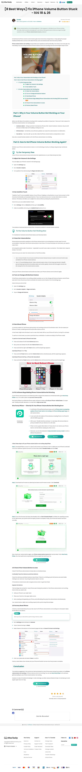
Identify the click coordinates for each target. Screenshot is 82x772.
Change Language (10, 746)
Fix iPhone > (30, 724)
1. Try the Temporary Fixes (24, 82)
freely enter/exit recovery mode (56, 431)
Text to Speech (49, 744)
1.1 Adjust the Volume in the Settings (34, 84)
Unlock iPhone (48, 757)
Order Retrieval (38, 746)
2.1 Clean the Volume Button (32, 91)
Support (47, 2)
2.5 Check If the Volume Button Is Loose (35, 103)
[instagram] (77, 738)
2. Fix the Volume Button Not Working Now (28, 89)
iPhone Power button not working (43, 411)
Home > (26, 724)
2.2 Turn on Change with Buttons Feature (35, 93)
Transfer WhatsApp (50, 754)
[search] (57, 2)
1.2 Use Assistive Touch (30, 87)
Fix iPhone (39, 21)
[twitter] (72, 738)
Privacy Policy (27, 744)
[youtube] (74, 738)
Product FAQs (37, 749)
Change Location (49, 749)
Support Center (38, 744)
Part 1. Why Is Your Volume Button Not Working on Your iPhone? (30, 77)
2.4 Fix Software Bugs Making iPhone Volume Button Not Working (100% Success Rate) (46, 98)
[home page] (6, 2)
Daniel (19, 19)
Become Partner (28, 757)
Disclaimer (26, 754)
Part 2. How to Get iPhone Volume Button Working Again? (28, 80)
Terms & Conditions (29, 749)
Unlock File (48, 752)
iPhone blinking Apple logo (60, 411)
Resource (52, 2)
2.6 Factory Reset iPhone (31, 105)
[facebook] (69, 738)
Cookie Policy (27, 746)
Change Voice (48, 741)
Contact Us (37, 741)
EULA (25, 752)
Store (70, 2)
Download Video (49, 746)
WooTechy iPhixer (56, 673)
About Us (26, 741)
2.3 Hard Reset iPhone (30, 96)
